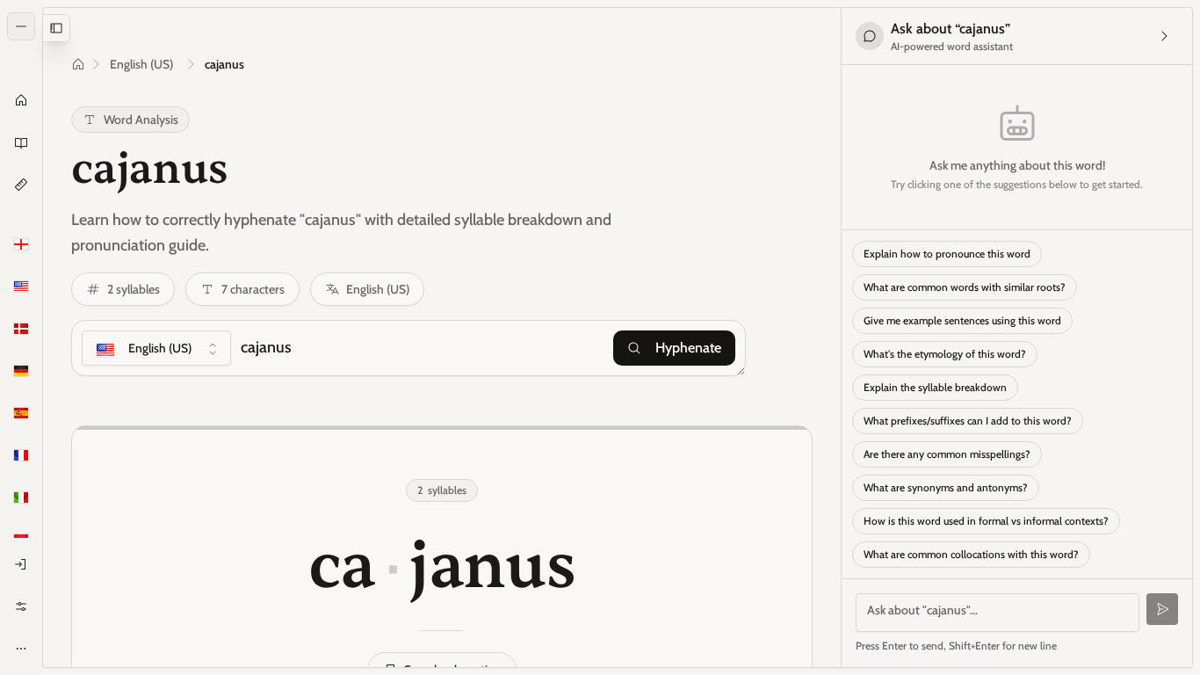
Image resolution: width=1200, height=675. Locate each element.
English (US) (141, 64)
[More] (21, 648)
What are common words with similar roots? (965, 287)
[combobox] (156, 348)
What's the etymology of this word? (945, 353)
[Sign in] (21, 564)
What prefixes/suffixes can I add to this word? (968, 420)
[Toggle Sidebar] (42, 337)
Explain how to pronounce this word (947, 253)
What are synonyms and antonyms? (946, 487)
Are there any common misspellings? (947, 454)
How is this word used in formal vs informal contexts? (986, 520)
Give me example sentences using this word (962, 320)
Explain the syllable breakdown (935, 387)
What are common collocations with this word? (971, 554)
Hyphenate (688, 347)
